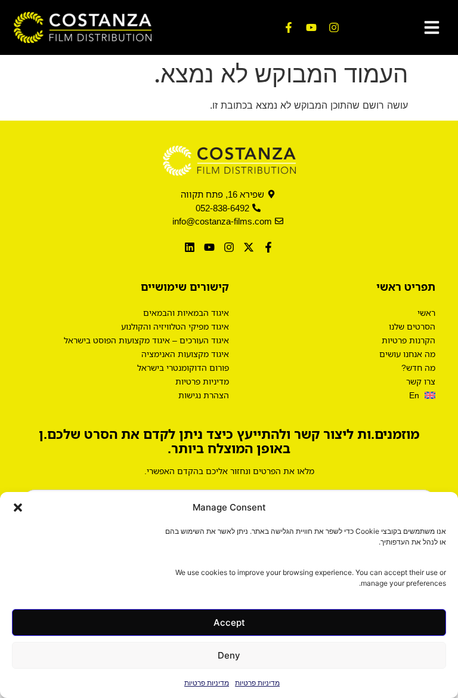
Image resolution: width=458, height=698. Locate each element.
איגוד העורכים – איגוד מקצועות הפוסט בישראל (146, 340)
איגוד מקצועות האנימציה (185, 353)
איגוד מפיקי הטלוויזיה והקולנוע (175, 326)
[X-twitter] (249, 247)
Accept (229, 622)
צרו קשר (420, 381)
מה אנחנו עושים (407, 353)
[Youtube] (311, 27)
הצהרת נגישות (203, 395)
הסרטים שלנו (412, 326)
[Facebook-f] (288, 27)
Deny (229, 655)
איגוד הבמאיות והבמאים (186, 312)
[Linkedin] (189, 247)
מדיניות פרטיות (257, 682)
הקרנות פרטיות (408, 340)
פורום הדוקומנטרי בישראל (183, 367)
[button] (18, 507)
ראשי (426, 312)
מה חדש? (418, 367)
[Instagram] (334, 27)
